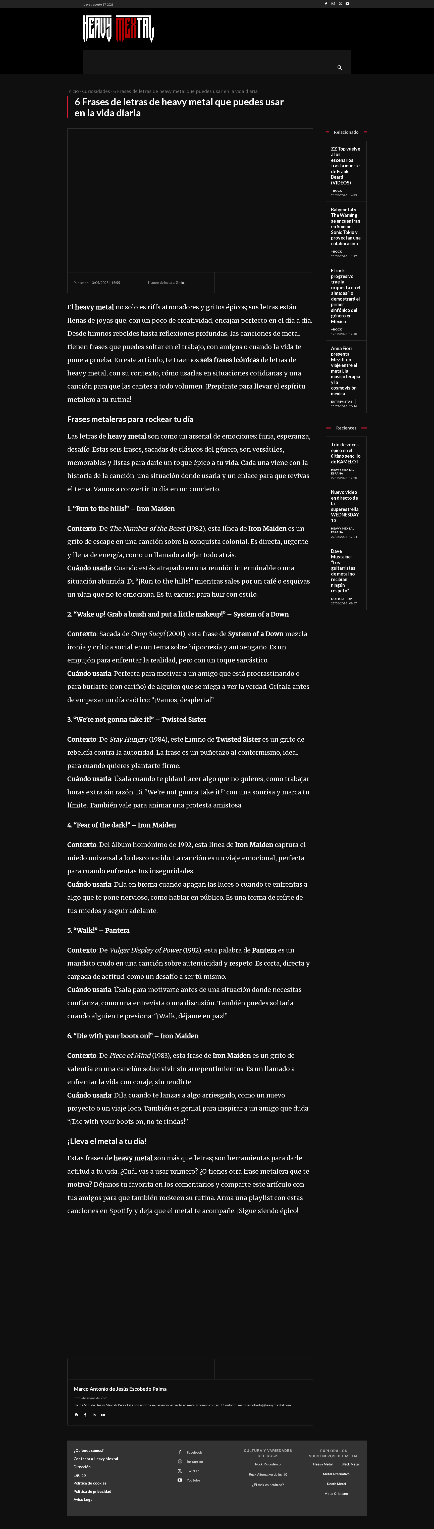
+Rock (336, 191)
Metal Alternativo (336, 1474)
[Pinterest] (249, 282)
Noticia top (341, 599)
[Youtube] (347, 4)
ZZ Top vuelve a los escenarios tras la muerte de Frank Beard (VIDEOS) (345, 165)
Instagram (195, 1462)
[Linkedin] (94, 1414)
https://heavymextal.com (90, 1398)
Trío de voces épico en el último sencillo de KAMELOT (346, 453)
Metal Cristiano (336, 1494)
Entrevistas (341, 401)
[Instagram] (333, 4)
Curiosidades (96, 91)
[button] (340, 68)
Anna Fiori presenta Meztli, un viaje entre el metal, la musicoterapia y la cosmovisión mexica (345, 371)
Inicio (73, 91)
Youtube (193, 1480)
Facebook (194, 1452)
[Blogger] (76, 1414)
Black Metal (350, 1464)
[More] (272, 282)
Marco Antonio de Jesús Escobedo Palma (120, 1389)
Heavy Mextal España (342, 471)
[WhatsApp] (261, 282)
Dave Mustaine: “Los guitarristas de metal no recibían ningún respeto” (343, 571)
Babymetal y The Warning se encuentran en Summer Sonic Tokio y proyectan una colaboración (346, 226)
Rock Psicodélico (268, 1464)
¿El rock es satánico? (268, 1485)
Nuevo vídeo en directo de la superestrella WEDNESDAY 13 (345, 506)
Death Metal (336, 1484)
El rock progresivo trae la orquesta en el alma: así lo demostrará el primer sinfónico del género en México (345, 296)
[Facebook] (326, 4)
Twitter (193, 1471)
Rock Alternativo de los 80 (268, 1474)
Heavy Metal (323, 1464)
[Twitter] (340, 4)
